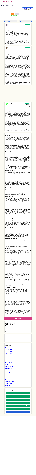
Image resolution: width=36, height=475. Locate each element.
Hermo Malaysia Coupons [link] (9, 370)
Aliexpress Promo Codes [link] (9, 347)
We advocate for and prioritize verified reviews (18, 396)
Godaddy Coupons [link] (8, 355)
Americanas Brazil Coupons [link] (9, 362)
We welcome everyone (18, 393)
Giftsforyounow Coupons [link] (9, 366)
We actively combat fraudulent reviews (18, 399)
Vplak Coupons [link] (7, 385)
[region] (18, 93)
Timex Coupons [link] (7, 364)
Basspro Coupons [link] (8, 377)
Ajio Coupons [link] (7, 379)
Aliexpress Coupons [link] (8, 351)
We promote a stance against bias (18, 408)
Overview (2, 5)
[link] (6, 10)
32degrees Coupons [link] (8, 368)
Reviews (7, 5)
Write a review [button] (18, 318)
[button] (2, 1)
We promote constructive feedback (18, 402)
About (12, 5)
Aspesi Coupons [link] (8, 360)
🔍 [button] (33, 1)
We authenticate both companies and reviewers (18, 405)
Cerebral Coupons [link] (8, 372)
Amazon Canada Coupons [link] (9, 381)
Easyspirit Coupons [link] (8, 383)
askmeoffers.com (8, 1)
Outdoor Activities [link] (8, 338)
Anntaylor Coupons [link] (8, 353)
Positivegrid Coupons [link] (8, 349)
